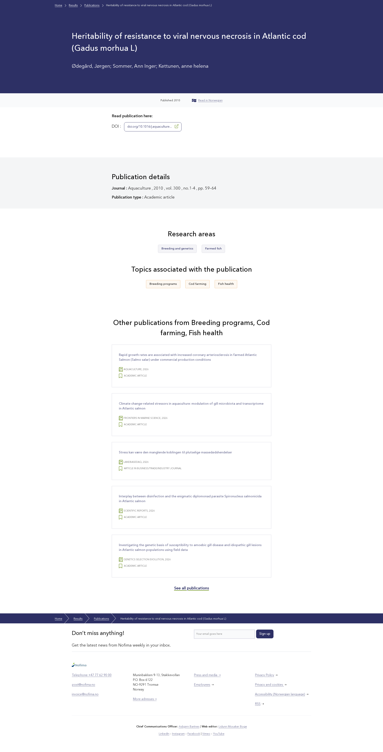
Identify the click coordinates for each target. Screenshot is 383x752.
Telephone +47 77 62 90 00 (92, 675)
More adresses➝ (145, 699)
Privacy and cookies (269, 684)
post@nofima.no (83, 684)
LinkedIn (164, 733)
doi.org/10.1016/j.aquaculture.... (150, 126)
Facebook (194, 733)
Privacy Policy (264, 675)
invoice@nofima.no (85, 694)
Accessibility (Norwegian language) (280, 694)
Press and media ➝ (207, 675)
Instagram (178, 733)
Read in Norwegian (210, 100)
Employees (202, 684)
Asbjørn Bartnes (189, 726)
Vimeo (206, 733)
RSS (258, 704)
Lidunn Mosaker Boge (233, 726)
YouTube (218, 733)
